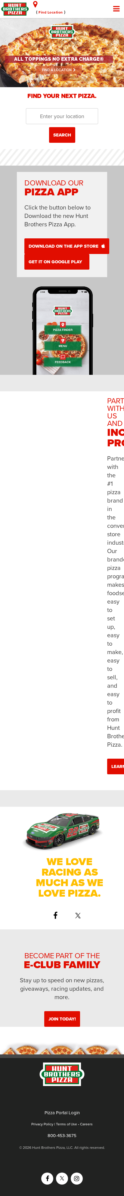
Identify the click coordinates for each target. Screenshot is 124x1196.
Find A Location (57, 70)
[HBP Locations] (35, 4)
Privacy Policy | (43, 1124)
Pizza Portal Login (62, 1112)
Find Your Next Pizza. (62, 96)
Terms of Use (66, 1124)
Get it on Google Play (55, 262)
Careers (86, 1124)
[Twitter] (80, 915)
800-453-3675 (62, 1135)
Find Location (51, 12)
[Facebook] (58, 915)
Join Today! (62, 1019)
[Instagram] (77, 1178)
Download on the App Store (63, 246)
